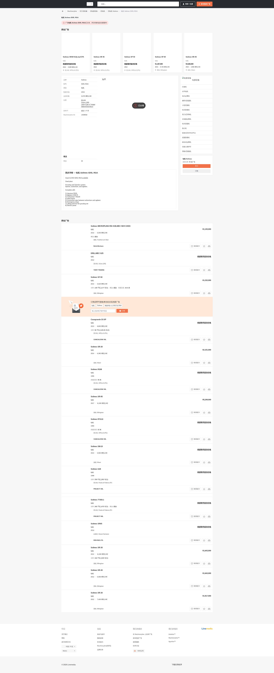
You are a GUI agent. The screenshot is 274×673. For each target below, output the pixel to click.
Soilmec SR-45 (191, 57)
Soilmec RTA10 (97, 419)
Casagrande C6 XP (98, 319)
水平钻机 (185, 91)
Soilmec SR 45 (99, 57)
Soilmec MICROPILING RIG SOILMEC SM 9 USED (110, 226)
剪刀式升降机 (186, 114)
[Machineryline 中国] (73, 4)
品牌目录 (100, 649)
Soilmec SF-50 (160, 57)
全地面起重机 (186, 119)
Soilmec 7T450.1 (97, 500)
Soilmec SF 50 (129, 57)
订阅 (123, 311)
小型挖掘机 (186, 105)
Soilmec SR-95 (97, 396)
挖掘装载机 (186, 137)
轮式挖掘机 (186, 124)
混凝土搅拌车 (186, 147)
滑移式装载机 (186, 151)
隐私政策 (100, 638)
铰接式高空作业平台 (189, 133)
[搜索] (99, 4)
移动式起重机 (186, 142)
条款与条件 (101, 634)
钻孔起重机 (186, 96)
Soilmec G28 (96, 469)
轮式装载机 (186, 110)
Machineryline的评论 (104, 646)
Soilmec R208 (96, 369)
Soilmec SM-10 (97, 446)
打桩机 (184, 87)
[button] (204, 246)
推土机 (184, 128)
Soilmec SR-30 (97, 347)
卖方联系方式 (66, 642)
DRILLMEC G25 (97, 253)
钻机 (82, 88)
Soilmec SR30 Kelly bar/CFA (73, 57)
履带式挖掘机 (186, 100)
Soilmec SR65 (96, 524)
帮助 (63, 638)
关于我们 (65, 634)
